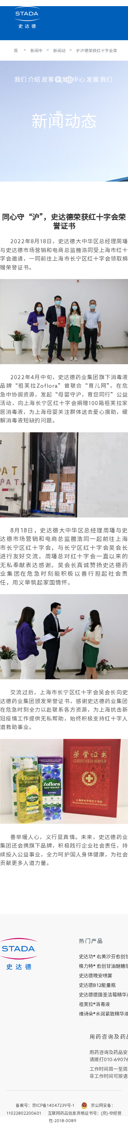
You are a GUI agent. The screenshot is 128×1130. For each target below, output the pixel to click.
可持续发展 (61, 52)
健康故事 (48, 52)
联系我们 (106, 52)
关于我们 (20, 52)
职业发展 (92, 52)
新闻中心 (79, 52)
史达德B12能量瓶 (97, 985)
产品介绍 (34, 52)
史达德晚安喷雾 (95, 975)
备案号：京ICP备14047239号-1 (45, 1105)
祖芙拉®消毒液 (94, 1004)
